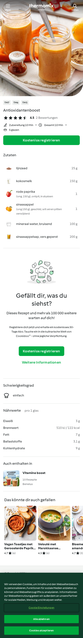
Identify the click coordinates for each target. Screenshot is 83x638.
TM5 (24, 102)
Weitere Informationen (41, 362)
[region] (41, 605)
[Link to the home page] (41, 7)
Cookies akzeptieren (41, 630)
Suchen (75, 10)
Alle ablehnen (41, 619)
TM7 (6, 102)
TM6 (16, 102)
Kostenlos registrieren (41, 140)
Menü (8, 10)
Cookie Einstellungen (41, 607)
